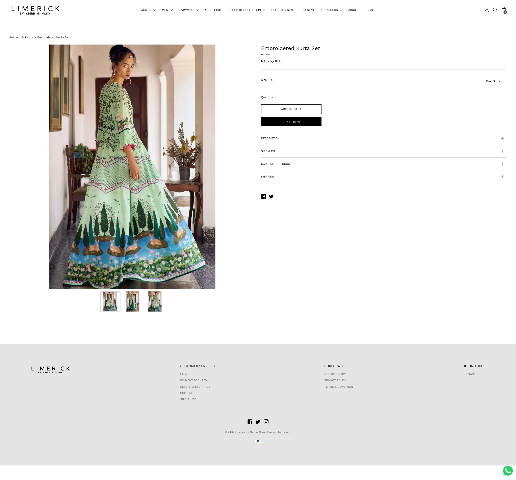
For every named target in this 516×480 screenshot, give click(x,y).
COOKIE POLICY (335, 374)
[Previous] (20, 167)
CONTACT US (471, 374)
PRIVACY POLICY (335, 380)
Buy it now (291, 122)
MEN (165, 9)
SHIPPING (267, 176)
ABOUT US (355, 9)
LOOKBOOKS (329, 9)
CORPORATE (334, 366)
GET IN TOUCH (474, 366)
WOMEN (145, 9)
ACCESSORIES (214, 9)
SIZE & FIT (268, 151)
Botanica (28, 37)
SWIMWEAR (186, 9)
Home (14, 37)
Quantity (267, 97)
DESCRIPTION (270, 138)
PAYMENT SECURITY (193, 380)
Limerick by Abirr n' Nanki (250, 432)
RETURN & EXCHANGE (195, 386)
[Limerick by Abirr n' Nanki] (263, 197)
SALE (372, 9)
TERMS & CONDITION (338, 386)
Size (264, 79)
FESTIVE (309, 9)
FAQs (183, 374)
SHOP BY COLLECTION (245, 9)
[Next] (245, 167)
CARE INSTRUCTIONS (275, 163)
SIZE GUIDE (188, 399)
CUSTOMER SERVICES (197, 366)
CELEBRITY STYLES (284, 9)
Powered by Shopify (278, 432)
